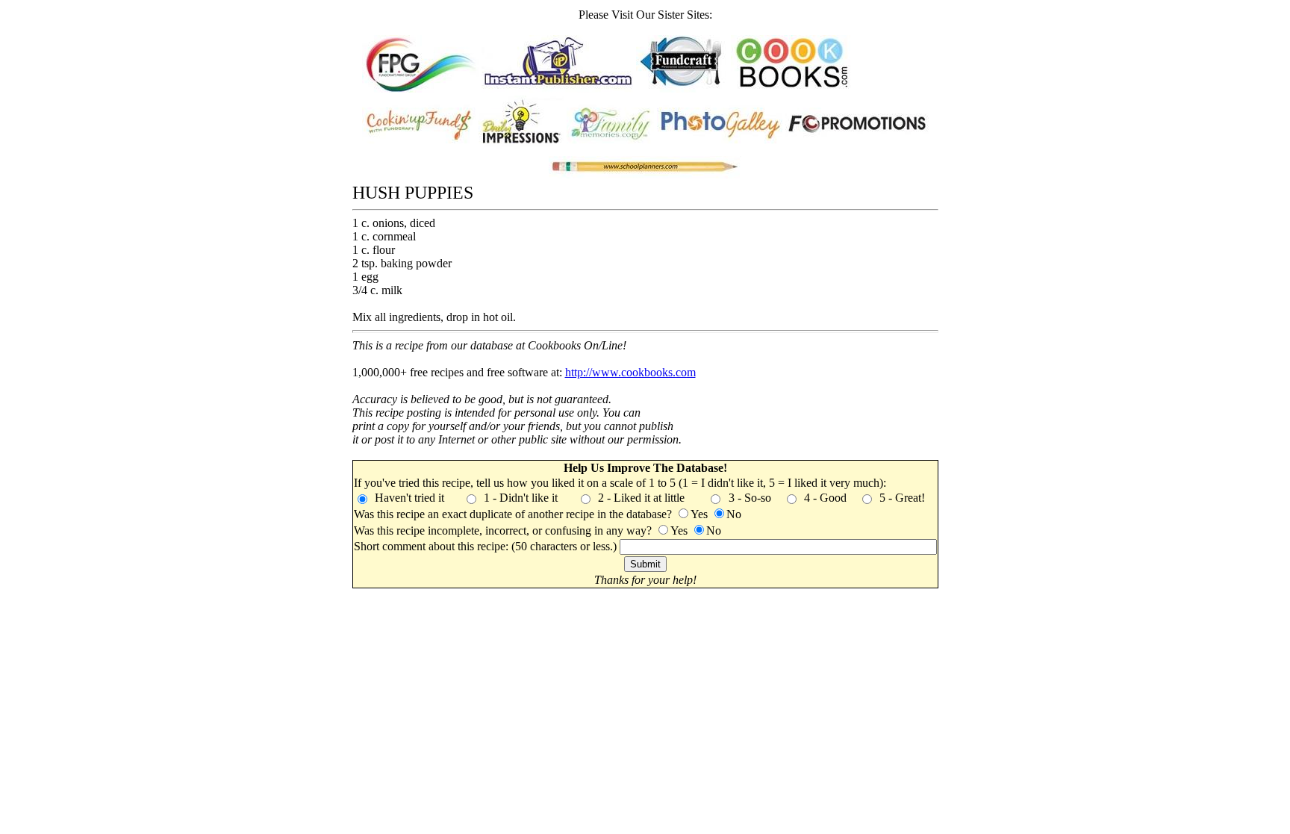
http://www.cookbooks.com (630, 372)
